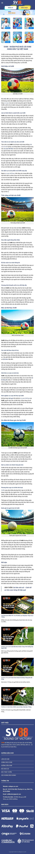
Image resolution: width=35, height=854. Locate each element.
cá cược (6, 103)
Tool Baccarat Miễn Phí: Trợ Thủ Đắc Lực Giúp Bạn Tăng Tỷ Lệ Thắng (17, 616)
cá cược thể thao (10, 173)
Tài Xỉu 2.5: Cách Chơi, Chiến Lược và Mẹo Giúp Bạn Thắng (16, 707)
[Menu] (2, 3)
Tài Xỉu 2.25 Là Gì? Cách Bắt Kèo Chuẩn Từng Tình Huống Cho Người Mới (17, 647)
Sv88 (2, 490)
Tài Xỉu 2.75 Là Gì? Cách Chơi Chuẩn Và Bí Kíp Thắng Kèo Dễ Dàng (16, 678)
